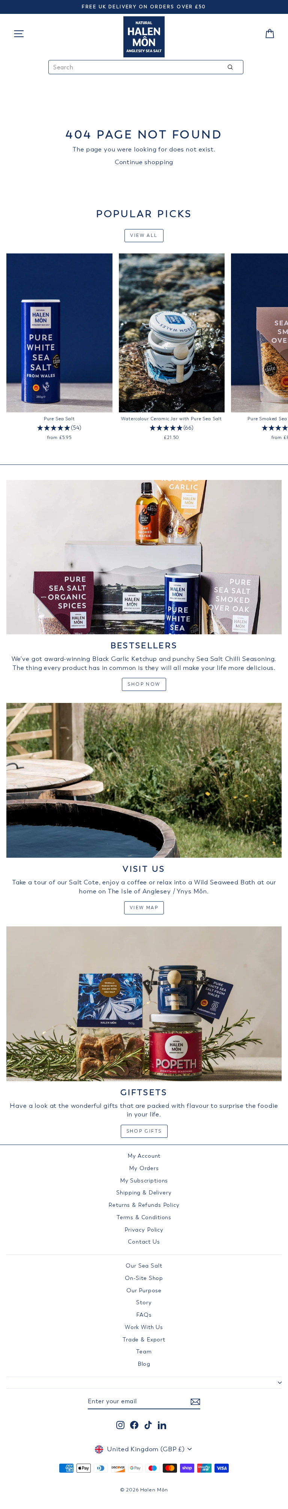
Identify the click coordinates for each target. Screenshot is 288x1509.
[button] (59, 428)
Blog (144, 1364)
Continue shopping (144, 162)
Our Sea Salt (144, 1265)
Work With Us (144, 1327)
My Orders (144, 1168)
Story (144, 1302)
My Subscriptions (144, 1180)
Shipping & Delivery (143, 1192)
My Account (144, 1155)
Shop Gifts (144, 1131)
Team (144, 1351)
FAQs (144, 1314)
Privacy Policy (144, 1229)
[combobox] (146, 67)
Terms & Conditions (144, 1217)
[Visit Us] (144, 780)
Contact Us (144, 1241)
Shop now (144, 684)
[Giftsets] (144, 1003)
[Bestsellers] (144, 557)
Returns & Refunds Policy (143, 1205)
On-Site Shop (144, 1278)
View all (144, 235)
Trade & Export (144, 1339)
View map (144, 907)
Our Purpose (144, 1290)
